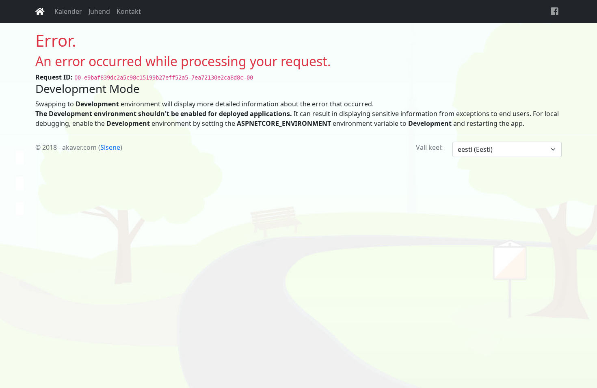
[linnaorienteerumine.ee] (40, 11)
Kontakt (129, 11)
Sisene (110, 147)
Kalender (68, 11)
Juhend (99, 11)
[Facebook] (554, 11)
